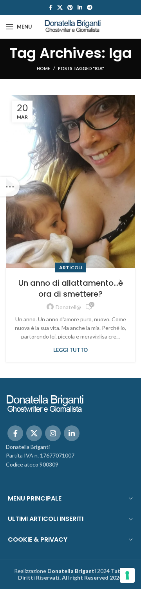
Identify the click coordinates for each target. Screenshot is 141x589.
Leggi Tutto (70, 350)
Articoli (70, 267)
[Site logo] (73, 26)
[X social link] (60, 7)
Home (43, 68)
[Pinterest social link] (70, 7)
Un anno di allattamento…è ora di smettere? (70, 288)
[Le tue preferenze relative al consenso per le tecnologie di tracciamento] (127, 575)
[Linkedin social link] (80, 7)
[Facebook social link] (51, 7)
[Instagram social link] (53, 433)
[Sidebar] (10, 186)
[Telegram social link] (90, 7)
